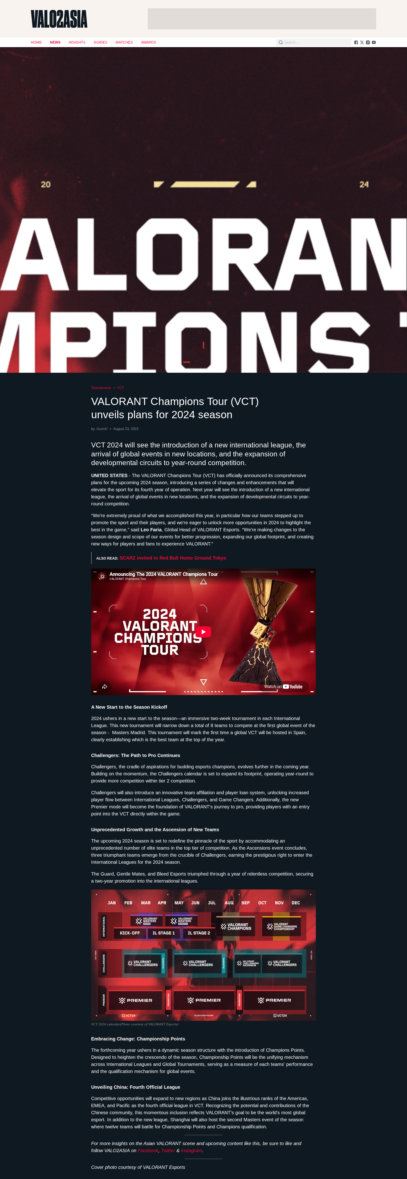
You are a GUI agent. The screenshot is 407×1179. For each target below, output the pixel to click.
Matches (124, 42)
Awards (148, 42)
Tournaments (101, 388)
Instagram (191, 1150)
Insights (77, 42)
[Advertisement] (262, 18)
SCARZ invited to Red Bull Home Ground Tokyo (173, 558)
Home (36, 42)
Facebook (148, 1150)
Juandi (101, 428)
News (55, 42)
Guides (100, 42)
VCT (120, 388)
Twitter (168, 1150)
